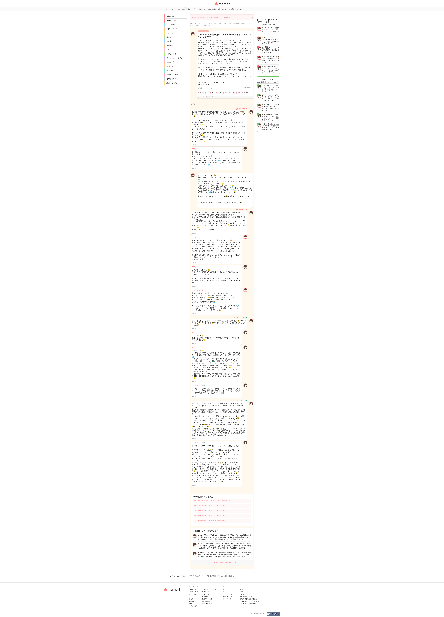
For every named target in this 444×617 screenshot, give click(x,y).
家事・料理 (170, 45)
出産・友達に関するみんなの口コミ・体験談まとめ (210, 521)
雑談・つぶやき (172, 83)
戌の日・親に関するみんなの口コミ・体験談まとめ (210, 505)
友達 (226, 93)
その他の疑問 (171, 79)
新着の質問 (170, 16)
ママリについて (228, 589)
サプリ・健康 (171, 54)
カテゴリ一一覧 (228, 596)
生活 (213, 93)
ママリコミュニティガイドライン (250, 601)
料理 (239, 93)
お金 (219, 93)
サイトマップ (227, 599)
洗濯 (232, 93)
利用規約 (243, 594)
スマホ (246, 93)
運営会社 (243, 589)
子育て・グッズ (172, 29)
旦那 (201, 93)
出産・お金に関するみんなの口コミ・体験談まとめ (210, 515)
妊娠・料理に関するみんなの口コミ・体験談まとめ (210, 511)
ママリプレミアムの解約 (248, 604)
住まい (168, 37)
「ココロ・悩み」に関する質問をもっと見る (222, 562)
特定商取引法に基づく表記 (248, 599)
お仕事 (168, 41)
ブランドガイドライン (230, 592)
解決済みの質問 (172, 20)
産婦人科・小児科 (172, 75)
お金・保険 (170, 33)
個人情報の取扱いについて (248, 596)
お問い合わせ (244, 592)
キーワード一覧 (228, 594)
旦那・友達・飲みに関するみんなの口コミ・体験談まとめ (212, 500)
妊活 (168, 50)
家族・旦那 (170, 66)
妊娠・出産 (170, 25)
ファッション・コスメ (174, 58)
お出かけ (169, 70)
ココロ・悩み (171, 62)
